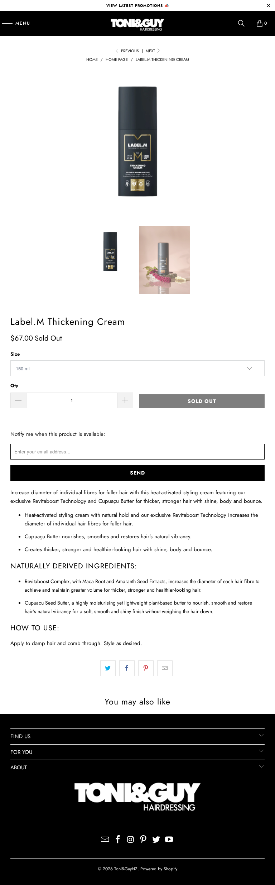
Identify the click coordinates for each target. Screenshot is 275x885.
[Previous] (15, 142)
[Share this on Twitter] (108, 668)
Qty (14, 385)
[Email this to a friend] (165, 668)
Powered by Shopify (158, 869)
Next (151, 51)
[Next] (259, 142)
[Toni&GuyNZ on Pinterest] (143, 840)
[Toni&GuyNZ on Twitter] (156, 840)
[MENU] (4, 23)
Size (15, 354)
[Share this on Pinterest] (146, 668)
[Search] (241, 23)
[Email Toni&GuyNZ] (105, 840)
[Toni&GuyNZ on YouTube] (169, 840)
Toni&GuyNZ (126, 869)
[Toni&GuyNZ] (137, 23)
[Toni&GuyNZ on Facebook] (118, 840)
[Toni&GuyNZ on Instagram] (130, 840)
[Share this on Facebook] (127, 668)
